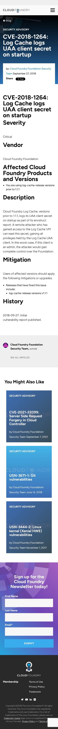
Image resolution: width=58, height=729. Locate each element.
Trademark (35, 691)
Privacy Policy (37, 686)
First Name (11, 596)
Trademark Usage (12, 718)
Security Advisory (16, 29)
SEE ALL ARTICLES (20, 357)
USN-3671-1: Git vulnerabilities (22, 477)
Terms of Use (36, 681)
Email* (8, 624)
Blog (8, 20)
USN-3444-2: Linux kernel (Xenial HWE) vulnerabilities (25, 531)
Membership (10, 681)
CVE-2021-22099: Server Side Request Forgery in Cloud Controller (25, 418)
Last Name (11, 610)
